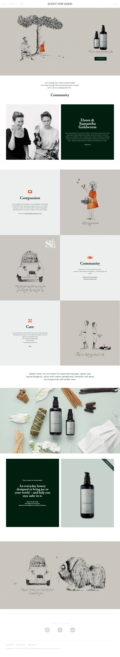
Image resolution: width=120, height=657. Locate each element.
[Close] (79, 319)
